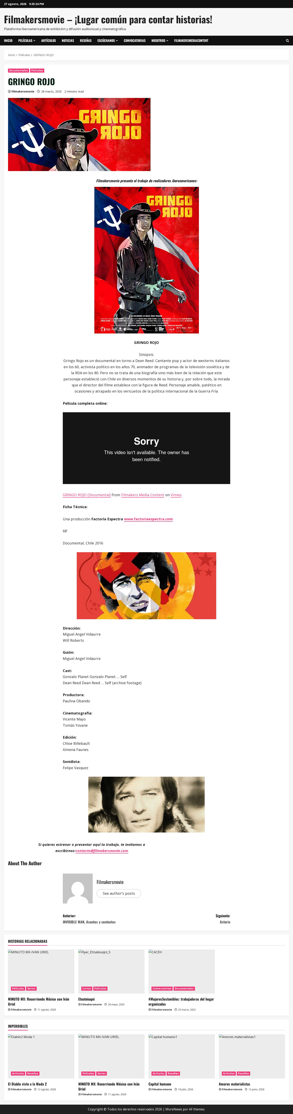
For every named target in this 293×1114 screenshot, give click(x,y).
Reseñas (85, 40)
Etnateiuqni (86, 999)
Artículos (48, 40)
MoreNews (173, 1109)
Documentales (18, 70)
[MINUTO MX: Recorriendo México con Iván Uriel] (41, 972)
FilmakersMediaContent (191, 40)
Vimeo (176, 494)
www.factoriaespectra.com (148, 519)
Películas (25, 40)
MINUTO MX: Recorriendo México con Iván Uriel (38, 1001)
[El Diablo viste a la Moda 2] (41, 1056)
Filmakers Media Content (142, 494)
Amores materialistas (234, 1083)
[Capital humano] (181, 1056)
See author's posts (119, 893)
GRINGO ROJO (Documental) (87, 494)
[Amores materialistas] (252, 1056)
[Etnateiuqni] (111, 972)
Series (31, 988)
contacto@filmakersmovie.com (102, 850)
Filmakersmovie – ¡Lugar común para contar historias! (108, 19)
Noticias (68, 40)
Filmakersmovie (23, 91)
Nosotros (158, 40)
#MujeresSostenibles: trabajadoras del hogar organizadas (181, 1001)
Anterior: (89, 918)
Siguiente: (223, 918)
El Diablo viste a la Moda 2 (27, 1083)
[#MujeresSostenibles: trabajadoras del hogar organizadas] (181, 972)
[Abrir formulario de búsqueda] (287, 40)
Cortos (87, 988)
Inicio (8, 40)
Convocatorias (135, 40)
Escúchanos (106, 40)
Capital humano (159, 1083)
